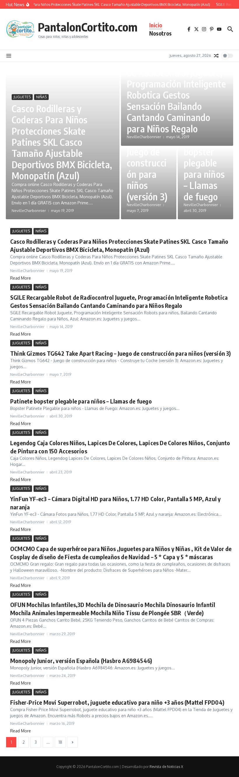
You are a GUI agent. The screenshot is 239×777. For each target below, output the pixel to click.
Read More (20, 278)
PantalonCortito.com (88, 27)
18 (60, 742)
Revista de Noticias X (166, 766)
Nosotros (160, 33)
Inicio (155, 25)
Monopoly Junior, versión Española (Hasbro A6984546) (81, 660)
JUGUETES (22, 97)
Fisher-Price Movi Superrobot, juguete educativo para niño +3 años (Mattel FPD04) (117, 702)
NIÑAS (41, 97)
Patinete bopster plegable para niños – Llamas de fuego (204, 168)
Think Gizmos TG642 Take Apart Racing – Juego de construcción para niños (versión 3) (120, 353)
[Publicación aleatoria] (216, 55)
